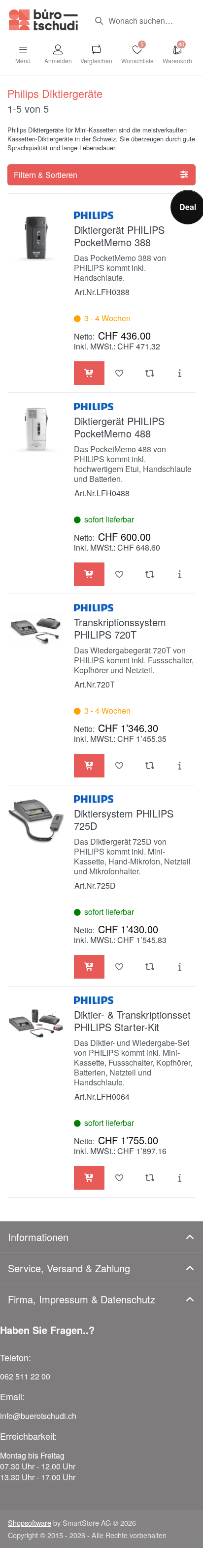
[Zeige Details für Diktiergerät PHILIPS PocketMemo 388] (36, 238)
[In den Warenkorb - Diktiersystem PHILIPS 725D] (89, 967)
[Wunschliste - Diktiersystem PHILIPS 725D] (119, 967)
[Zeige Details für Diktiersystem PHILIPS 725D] (36, 821)
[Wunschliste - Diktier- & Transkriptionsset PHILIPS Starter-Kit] (119, 1178)
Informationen (38, 1237)
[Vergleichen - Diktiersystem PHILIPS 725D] (150, 967)
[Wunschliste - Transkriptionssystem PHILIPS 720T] (119, 765)
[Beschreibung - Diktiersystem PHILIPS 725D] (180, 967)
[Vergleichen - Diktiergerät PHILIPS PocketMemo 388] (150, 373)
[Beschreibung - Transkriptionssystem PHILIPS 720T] (180, 765)
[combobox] (141, 21)
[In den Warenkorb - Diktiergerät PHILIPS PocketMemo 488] (89, 574)
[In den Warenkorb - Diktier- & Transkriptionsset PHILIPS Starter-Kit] (89, 1178)
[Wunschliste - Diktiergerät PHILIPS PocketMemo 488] (119, 574)
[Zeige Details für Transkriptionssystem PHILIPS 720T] (36, 630)
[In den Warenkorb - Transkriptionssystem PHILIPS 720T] (89, 765)
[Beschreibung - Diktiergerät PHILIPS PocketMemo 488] (180, 574)
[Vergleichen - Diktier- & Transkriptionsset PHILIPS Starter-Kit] (150, 1178)
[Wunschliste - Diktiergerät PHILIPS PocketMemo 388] (119, 373)
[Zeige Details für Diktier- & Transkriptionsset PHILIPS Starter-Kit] (36, 1022)
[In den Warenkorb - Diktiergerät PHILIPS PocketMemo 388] (89, 373)
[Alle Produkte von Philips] (93, 214)
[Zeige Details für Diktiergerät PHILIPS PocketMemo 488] (36, 429)
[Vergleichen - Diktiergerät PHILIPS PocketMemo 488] (150, 574)
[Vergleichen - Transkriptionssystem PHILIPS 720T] (150, 765)
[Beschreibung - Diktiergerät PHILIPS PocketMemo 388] (180, 373)
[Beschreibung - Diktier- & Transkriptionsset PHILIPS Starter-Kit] (180, 1178)
